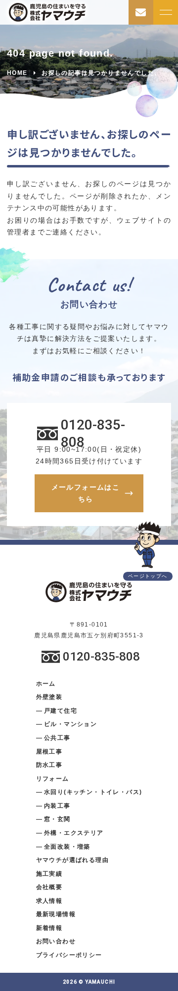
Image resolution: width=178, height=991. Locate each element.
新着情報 (49, 928)
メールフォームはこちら (85, 493)
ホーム (46, 683)
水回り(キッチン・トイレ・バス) (93, 792)
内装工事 (57, 805)
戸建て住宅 (60, 710)
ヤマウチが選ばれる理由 (72, 860)
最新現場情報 (56, 914)
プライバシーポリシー (69, 955)
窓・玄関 (57, 819)
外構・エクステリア (74, 832)
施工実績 (49, 873)
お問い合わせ (56, 941)
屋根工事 (49, 751)
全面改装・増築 (67, 846)
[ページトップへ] (148, 545)
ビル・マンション (70, 724)
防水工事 (49, 764)
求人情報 (49, 900)
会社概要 (49, 887)
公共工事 (57, 737)
